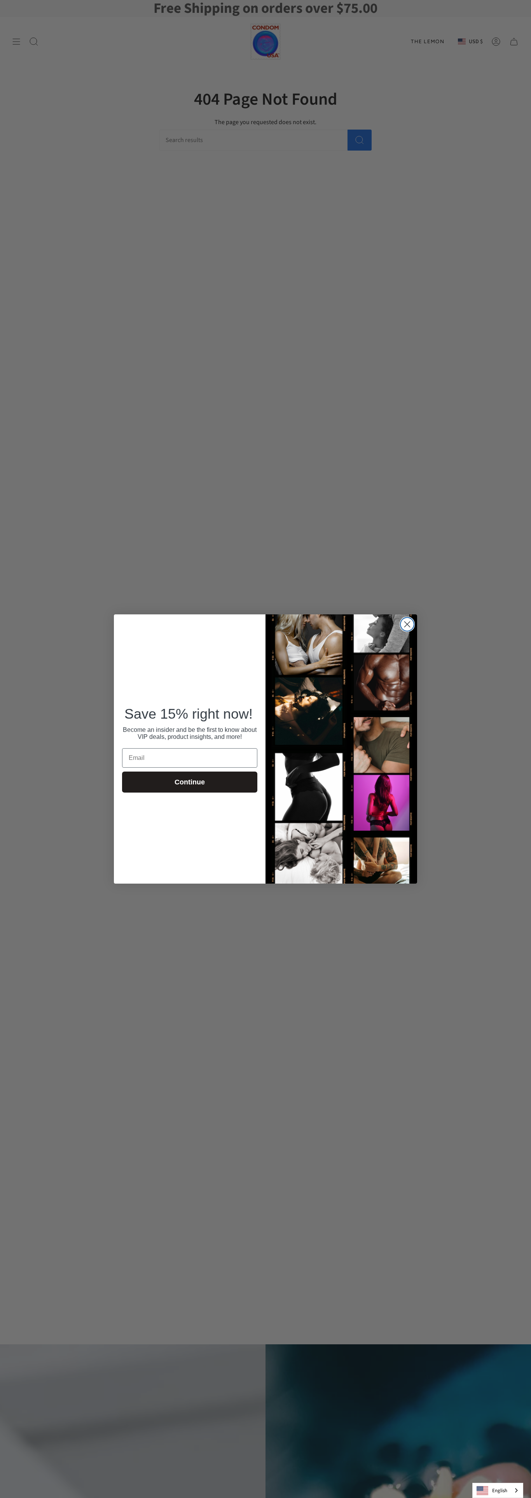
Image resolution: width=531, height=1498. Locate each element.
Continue (190, 782)
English (499, 1490)
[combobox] (497, 1490)
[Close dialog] (407, 624)
